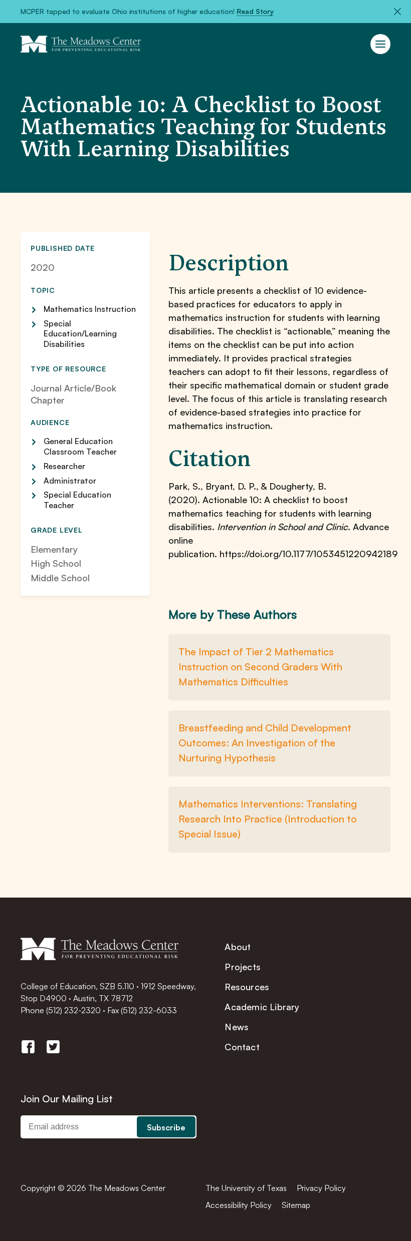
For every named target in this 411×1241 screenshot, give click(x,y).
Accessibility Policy (239, 1205)
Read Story (255, 11)
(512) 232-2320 (73, 1010)
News (237, 1026)
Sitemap (296, 1205)
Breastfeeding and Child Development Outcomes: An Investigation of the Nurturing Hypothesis (264, 742)
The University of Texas (246, 1188)
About (238, 946)
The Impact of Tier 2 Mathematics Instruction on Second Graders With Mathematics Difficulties (260, 666)
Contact (242, 1046)
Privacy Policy (321, 1188)
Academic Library (262, 1006)
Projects (243, 966)
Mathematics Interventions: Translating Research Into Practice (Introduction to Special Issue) (267, 818)
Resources (247, 986)
